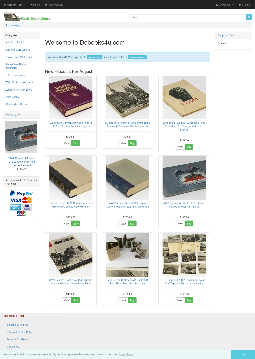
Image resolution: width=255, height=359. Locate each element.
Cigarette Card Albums (17, 49)
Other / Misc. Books (16, 104)
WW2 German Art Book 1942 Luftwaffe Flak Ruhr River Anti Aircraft (21, 161)
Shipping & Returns (17, 324)
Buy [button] (76, 143)
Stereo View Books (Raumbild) (15, 65)
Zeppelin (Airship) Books (18, 89)
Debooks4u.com (14, 4)
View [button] (66, 143)
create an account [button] (137, 57)
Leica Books (12, 97)
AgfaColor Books (14, 42)
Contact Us (13, 346)
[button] (226, 354)
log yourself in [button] (94, 57)
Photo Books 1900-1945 (18, 57)
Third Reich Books (15, 75)
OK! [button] (243, 354)
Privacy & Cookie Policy (20, 332)
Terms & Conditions (17, 339)
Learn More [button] (126, 354)
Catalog (15, 25)
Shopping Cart (226, 35)
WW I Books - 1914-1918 (19, 82)
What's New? (12, 115)
